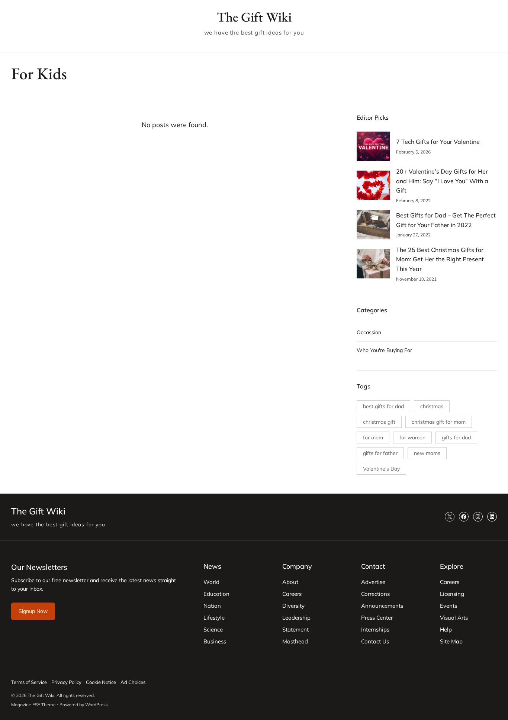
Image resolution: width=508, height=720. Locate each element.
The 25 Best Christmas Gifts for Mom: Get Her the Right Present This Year (440, 259)
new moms (427, 453)
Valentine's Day (381, 468)
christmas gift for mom (439, 422)
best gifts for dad (383, 406)
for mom (373, 437)
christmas (431, 406)
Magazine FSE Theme (33, 704)
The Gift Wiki (254, 17)
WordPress (96, 704)
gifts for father (380, 453)
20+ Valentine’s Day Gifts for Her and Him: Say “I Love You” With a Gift (442, 181)
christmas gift (379, 422)
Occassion (369, 332)
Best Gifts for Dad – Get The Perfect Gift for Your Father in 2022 (446, 220)
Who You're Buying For (384, 350)
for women (412, 437)
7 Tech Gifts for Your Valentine (438, 141)
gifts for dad (456, 437)
